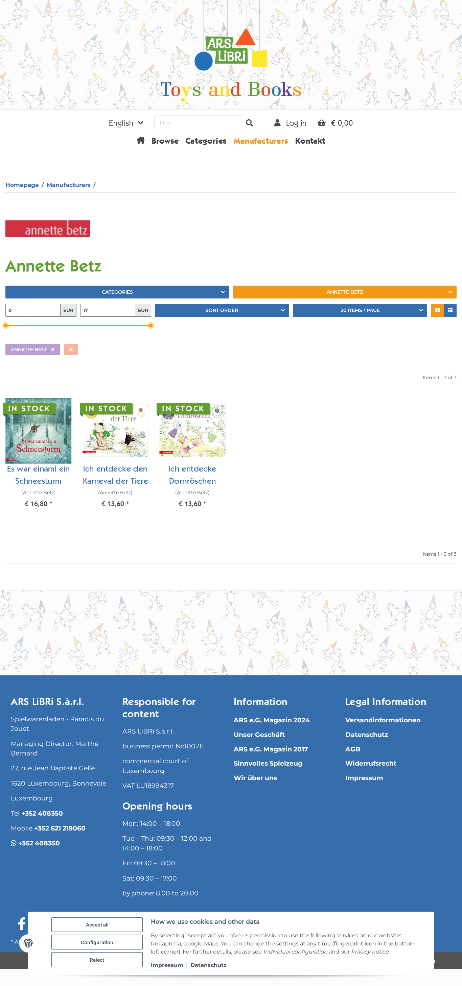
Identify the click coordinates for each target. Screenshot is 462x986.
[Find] (249, 123)
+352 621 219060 (60, 828)
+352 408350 (42, 813)
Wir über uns (255, 778)
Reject (97, 960)
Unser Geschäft (259, 735)
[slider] (5, 326)
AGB (353, 749)
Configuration (97, 942)
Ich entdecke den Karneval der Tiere (115, 476)
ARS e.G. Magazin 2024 (272, 720)
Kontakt (310, 142)
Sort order (222, 310)
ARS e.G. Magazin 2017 (271, 749)
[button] (126, 123)
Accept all (97, 925)
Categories (117, 292)
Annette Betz (345, 292)
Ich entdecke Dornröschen (192, 476)
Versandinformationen (383, 720)
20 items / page (360, 310)
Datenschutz (366, 735)
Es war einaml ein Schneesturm (38, 476)
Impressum (364, 778)
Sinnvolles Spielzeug (268, 763)
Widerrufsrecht (370, 763)
